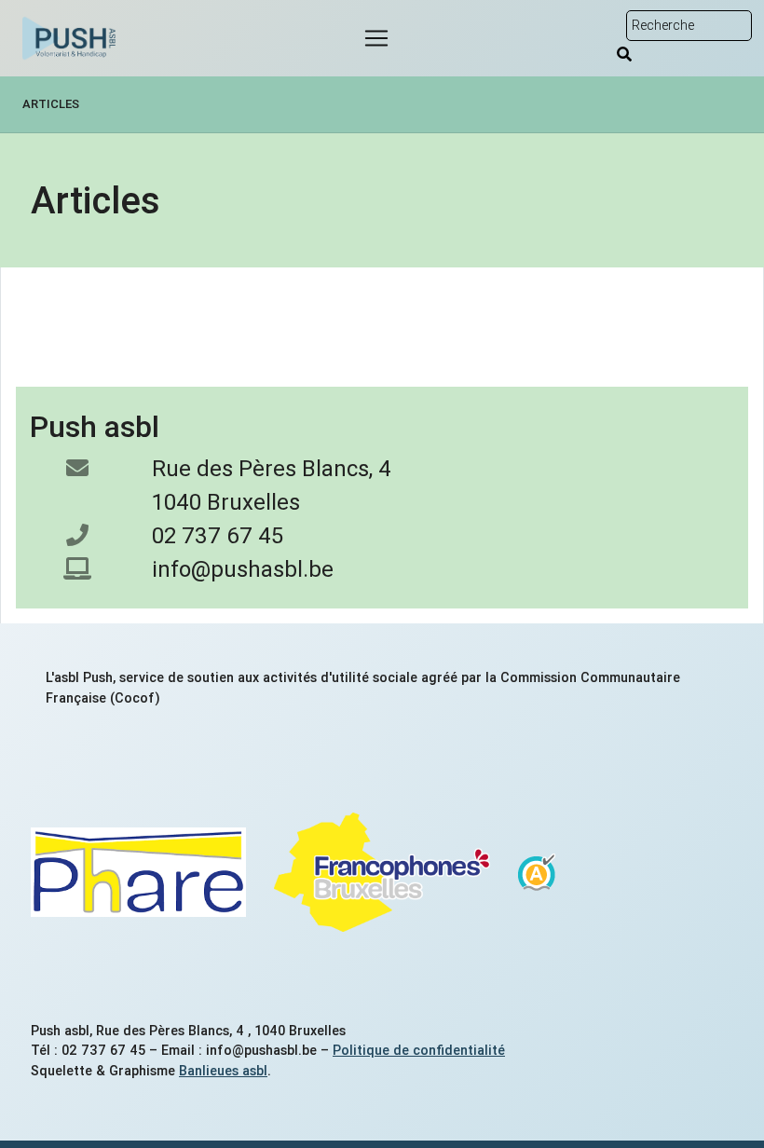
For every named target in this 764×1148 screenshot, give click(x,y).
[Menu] (376, 38)
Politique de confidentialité (419, 1050)
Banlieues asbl (223, 1070)
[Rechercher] (624, 54)
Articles (50, 104)
